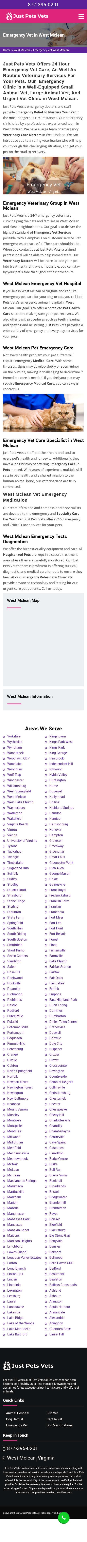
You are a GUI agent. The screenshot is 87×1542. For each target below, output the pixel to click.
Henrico (54, 818)
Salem (11, 966)
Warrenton (14, 813)
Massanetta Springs (21, 1180)
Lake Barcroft (17, 1334)
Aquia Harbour (59, 1307)
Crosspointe (58, 1065)
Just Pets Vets (28, 1512)
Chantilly (55, 1125)
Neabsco (13, 1104)
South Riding (16, 933)
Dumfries (56, 1010)
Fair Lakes (56, 983)
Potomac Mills (17, 1027)
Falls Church (58, 961)
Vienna (12, 835)
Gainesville (57, 884)
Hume (53, 786)
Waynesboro (16, 807)
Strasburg (14, 895)
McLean (13, 1169)
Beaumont (56, 1274)
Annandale (57, 1312)
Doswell (55, 1032)
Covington (56, 1071)
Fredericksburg (60, 895)
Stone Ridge (16, 901)
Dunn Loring (58, 1005)
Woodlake (14, 764)
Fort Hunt (56, 928)
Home (7, 50)
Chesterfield (58, 1098)
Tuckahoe (14, 851)
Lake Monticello (18, 1329)
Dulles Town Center (63, 1021)
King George (58, 753)
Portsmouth (15, 1032)
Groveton (56, 840)
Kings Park (57, 747)
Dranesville (57, 1027)
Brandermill (57, 1202)
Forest (53, 939)
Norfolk (12, 1076)
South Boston (17, 939)
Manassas (14, 1224)
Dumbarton (57, 1016)
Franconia (56, 912)
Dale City (55, 1043)
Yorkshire (13, 736)
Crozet (54, 1060)
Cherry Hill (56, 1115)
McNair (12, 1164)
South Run (15, 928)
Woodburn (14, 769)
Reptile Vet (54, 1419)
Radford (13, 1010)
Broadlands (57, 1186)
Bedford (55, 1268)
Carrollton (56, 1153)
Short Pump (15, 950)
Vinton (12, 829)
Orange (12, 1054)
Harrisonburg (58, 824)
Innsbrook (56, 758)
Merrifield (14, 1147)
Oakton (12, 1065)
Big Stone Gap (59, 1235)
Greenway (56, 846)
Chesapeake (58, 1109)
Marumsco (15, 1186)
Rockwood (15, 978)
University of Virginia (22, 840)
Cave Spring (58, 1142)
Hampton (56, 835)
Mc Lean (13, 1175)
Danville (55, 1038)
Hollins (54, 802)
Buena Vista (58, 1175)
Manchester (15, 1213)
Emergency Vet (17, 1425)
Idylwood (56, 769)
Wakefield (14, 818)
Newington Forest (20, 1087)
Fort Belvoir (57, 933)
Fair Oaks (56, 978)
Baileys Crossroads (63, 1285)
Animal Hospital (17, 1413)
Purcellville (15, 1016)
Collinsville (57, 1087)
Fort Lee (55, 923)
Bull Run (55, 1169)
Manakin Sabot (18, 1230)
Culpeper (55, 1049)
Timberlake (15, 862)
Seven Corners (17, 955)
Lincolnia (14, 1285)
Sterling (12, 906)
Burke (53, 1164)
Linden (12, 1279)
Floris (53, 945)
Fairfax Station (60, 966)
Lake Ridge (15, 1317)
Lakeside (13, 1312)
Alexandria (57, 1317)
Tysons (12, 846)
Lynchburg (14, 1246)
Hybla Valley (58, 774)
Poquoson (14, 1038)
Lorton (12, 1263)
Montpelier (15, 1125)
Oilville (12, 1060)
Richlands (14, 999)
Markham (14, 1197)
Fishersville (57, 950)
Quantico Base (60, 1329)
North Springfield (19, 1071)
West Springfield (19, 791)
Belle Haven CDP (61, 1263)
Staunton (14, 912)
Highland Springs (61, 807)
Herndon (55, 813)
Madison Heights (19, 1241)
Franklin (55, 906)
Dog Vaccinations (59, 1425)
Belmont (55, 1252)
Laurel (11, 1301)
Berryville (55, 1241)
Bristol (54, 1191)
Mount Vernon (17, 1109)
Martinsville (15, 1191)
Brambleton (57, 1208)
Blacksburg (57, 1230)
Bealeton (55, 1279)
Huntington (57, 780)
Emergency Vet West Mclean (51, 50)
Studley (12, 884)
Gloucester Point (61, 862)
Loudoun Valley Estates (24, 1257)
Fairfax (54, 972)
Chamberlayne (59, 1131)
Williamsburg (16, 786)
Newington (15, 1093)
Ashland (55, 1290)
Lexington (14, 1290)
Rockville (13, 983)
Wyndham (14, 747)
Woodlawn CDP (18, 758)
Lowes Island (16, 1252)
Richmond (14, 994)
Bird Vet (52, 1413)
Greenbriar (56, 851)
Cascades (56, 1147)
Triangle (13, 857)
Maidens (13, 1235)
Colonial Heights (61, 1082)
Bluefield (55, 1224)
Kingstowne (57, 736)
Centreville (56, 1137)
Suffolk (12, 873)
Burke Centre (58, 1158)
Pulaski (12, 1021)
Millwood (13, 1137)
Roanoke (13, 988)
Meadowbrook (17, 1158)
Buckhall (55, 1180)
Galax (53, 879)
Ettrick (54, 988)
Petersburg (15, 1049)
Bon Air (54, 1219)
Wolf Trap (14, 774)
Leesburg (13, 1296)
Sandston (14, 961)
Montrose (14, 1120)
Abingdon (56, 1323)
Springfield (15, 923)
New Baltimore (17, 1098)
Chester (54, 1104)
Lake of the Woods (20, 1323)
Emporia (55, 994)
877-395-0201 (43, 4)
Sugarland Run (18, 868)
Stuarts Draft (16, 890)
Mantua (13, 1208)
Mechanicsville (18, 1153)
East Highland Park (63, 999)
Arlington (56, 1301)
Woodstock (15, 753)
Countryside (58, 1076)
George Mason (59, 873)
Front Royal (57, 890)
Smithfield (14, 945)
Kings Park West (61, 741)
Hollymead (57, 796)
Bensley (54, 1246)
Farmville (56, 955)
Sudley (12, 879)
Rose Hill (13, 972)
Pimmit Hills (16, 1043)
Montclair (14, 1131)
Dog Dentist (14, 1419)
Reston (12, 1005)
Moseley (13, 1115)
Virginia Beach (17, 824)
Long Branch (16, 1268)
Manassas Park (18, 1219)
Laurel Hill (56, 1334)
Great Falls (57, 857)
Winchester (15, 780)
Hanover (55, 829)
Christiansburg (59, 1093)
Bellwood (56, 1257)
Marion (12, 1202)
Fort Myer (56, 917)
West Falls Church (20, 802)
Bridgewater (58, 1197)
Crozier (54, 1054)
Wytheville (14, 741)
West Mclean (22, 50)
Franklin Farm (59, 901)
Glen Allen (56, 868)
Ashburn (55, 1296)
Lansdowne (15, 1307)
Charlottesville (59, 1120)
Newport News (17, 1082)
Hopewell (56, 791)
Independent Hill (61, 764)
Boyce (53, 1213)
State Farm (15, 917)
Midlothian (15, 1142)
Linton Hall (15, 1274)
